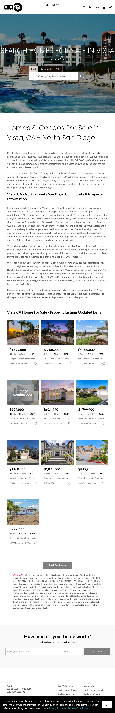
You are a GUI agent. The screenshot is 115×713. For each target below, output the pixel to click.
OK (107, 704)
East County (89, 686)
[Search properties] (82, 76)
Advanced (46, 69)
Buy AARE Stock (65, 686)
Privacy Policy (56, 708)
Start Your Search (57, 565)
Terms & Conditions (78, 708)
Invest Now (51, 5)
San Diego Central (66, 694)
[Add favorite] (35, 363)
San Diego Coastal (92, 694)
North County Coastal (68, 690)
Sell (57, 69)
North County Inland (93, 690)
